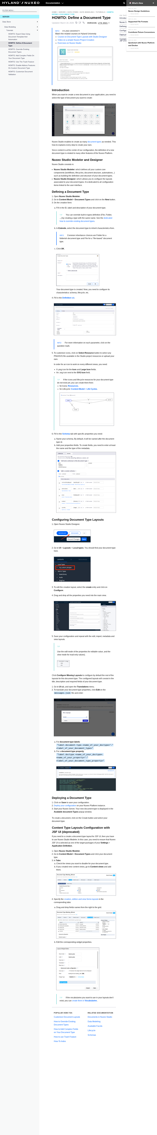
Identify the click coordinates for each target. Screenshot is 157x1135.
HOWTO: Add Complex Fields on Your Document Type (21, 57)
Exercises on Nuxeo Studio (69, 43)
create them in (84, 1001)
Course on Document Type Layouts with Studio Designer (82, 37)
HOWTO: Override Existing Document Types (18, 50)
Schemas (92, 1035)
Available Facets (95, 1026)
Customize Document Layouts (67, 1017)
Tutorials (9, 30)
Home (54, 12)
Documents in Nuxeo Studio (100, 1017)
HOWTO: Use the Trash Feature (21, 62)
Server (5, 17)
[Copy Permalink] (84, 23)
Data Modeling (10, 27)
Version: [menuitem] (97, 23)
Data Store (6, 22)
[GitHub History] (76, 23)
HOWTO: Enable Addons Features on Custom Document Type (21, 66)
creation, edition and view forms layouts (81, 899)
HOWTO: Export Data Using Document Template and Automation (19, 36)
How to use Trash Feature (65, 1037)
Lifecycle (91, 1030)
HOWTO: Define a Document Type (20, 44)
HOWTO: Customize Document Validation (20, 73)
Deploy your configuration (65, 806)
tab (68, 298)
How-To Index (60, 1041)
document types (94, 142)
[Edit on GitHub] (80, 23)
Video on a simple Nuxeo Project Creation (76, 40)
